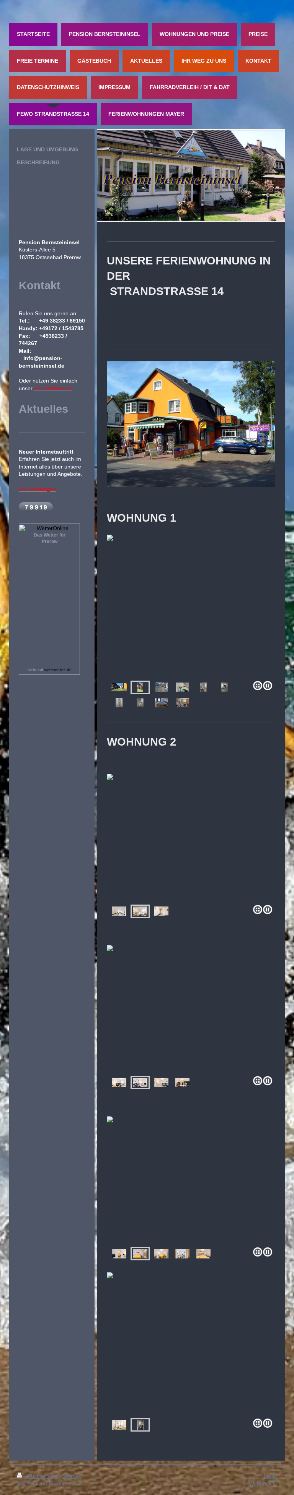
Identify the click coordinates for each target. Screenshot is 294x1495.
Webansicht (263, 1483)
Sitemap (72, 1476)
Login (270, 1476)
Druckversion (41, 1476)
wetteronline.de (58, 670)
